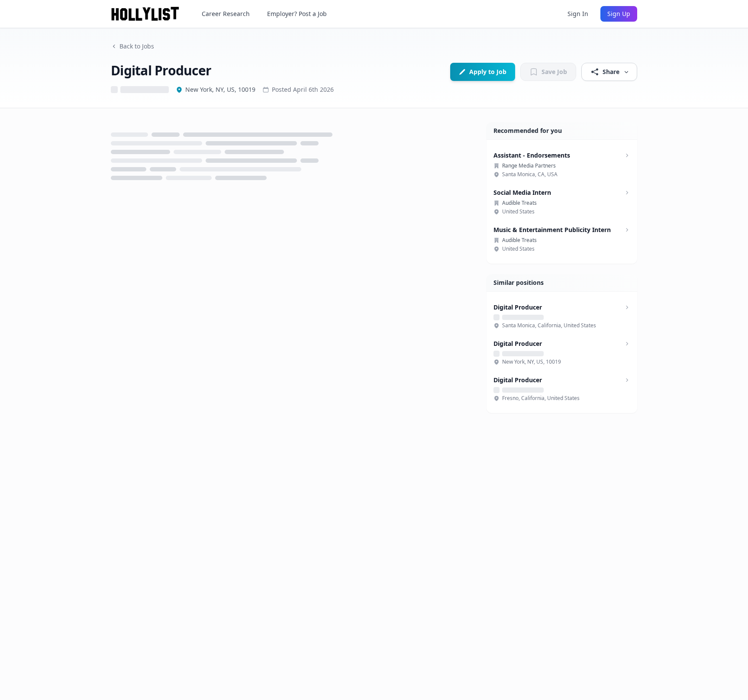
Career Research (226, 14)
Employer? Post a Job (297, 14)
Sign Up (618, 14)
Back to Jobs (136, 46)
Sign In (577, 14)
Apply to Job (487, 72)
